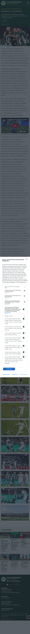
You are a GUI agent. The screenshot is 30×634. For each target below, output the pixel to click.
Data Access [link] (15, 374)
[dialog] (15, 317)
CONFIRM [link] (9, 369)
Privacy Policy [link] (23, 374)
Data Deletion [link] (6, 374)
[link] (27, 259)
